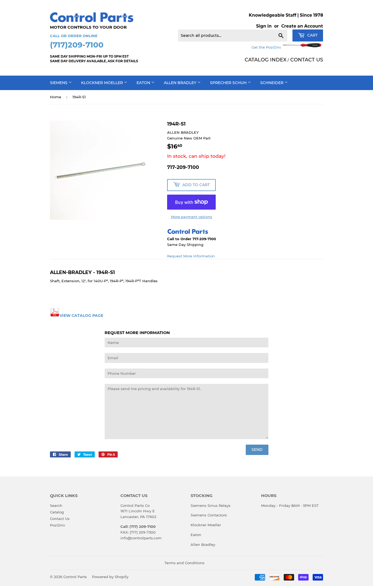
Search (56, 505)
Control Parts (75, 577)
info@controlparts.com (141, 538)
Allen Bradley (180, 82)
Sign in (264, 26)
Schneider (272, 82)
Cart (312, 35)
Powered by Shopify (110, 577)
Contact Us (60, 518)
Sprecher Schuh (229, 82)
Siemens (59, 82)
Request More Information (191, 256)
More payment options (191, 217)
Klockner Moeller (102, 82)
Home (55, 97)
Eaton (144, 82)
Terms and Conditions (184, 563)
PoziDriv (57, 525)
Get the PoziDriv (266, 47)
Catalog (57, 512)
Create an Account (302, 26)
